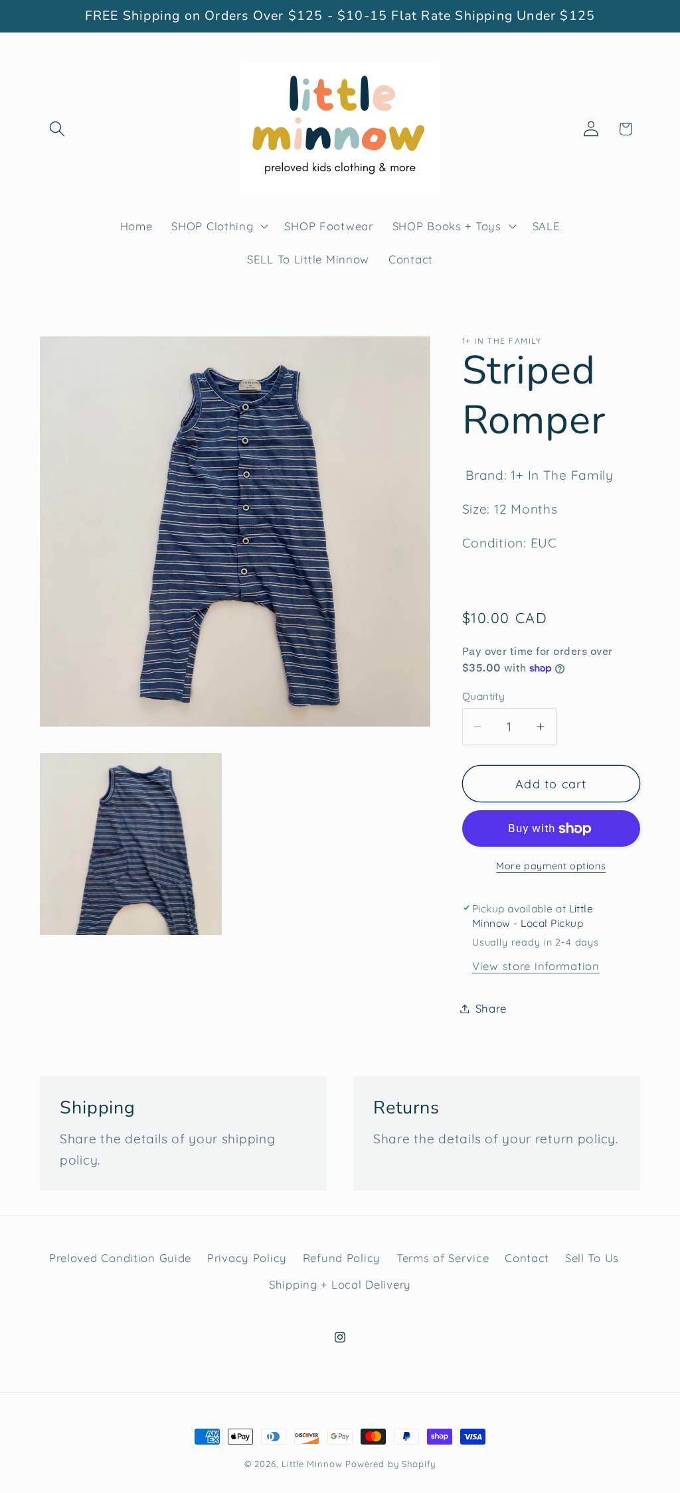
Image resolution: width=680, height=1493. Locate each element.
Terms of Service (442, 1258)
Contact (527, 1258)
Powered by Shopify (390, 1463)
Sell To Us (592, 1258)
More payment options (551, 866)
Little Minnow (312, 1463)
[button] (57, 129)
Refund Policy (342, 1258)
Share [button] (491, 1008)
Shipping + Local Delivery (340, 1284)
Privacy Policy (247, 1258)
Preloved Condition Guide (120, 1258)
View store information (536, 966)
